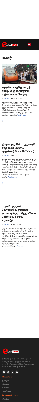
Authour (6, 98)
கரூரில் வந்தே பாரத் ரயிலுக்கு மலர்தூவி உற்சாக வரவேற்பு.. (16, 91)
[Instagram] (8, 372)
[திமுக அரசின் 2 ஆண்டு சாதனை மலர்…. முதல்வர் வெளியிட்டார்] (19, 130)
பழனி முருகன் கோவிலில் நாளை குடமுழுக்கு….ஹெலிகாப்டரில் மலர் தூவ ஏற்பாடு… (19, 213)
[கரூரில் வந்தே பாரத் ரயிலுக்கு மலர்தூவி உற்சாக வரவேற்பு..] (19, 74)
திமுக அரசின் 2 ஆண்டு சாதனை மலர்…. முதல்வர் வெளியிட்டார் (18, 148)
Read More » (21, 115)
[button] (29, 44)
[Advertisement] (19, 19)
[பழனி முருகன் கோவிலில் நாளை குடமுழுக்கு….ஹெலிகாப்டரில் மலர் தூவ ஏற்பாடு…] (19, 192)
